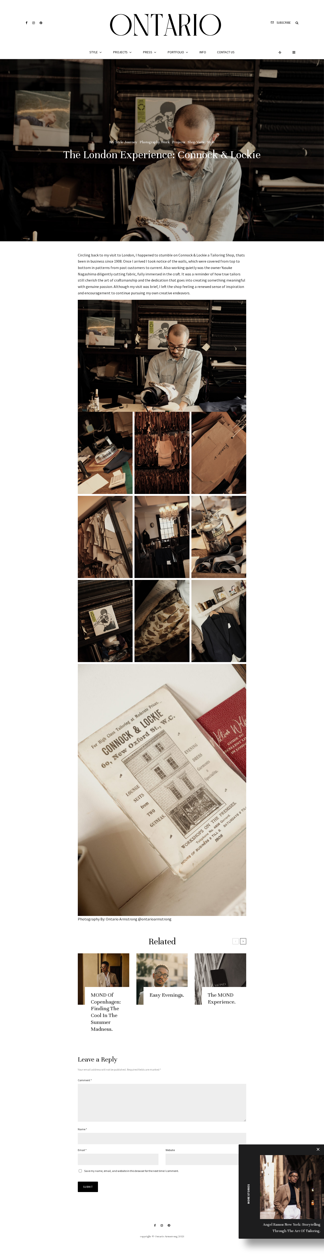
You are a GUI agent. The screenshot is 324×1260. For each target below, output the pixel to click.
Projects (120, 52)
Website (170, 1150)
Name (82, 1129)
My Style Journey (123, 142)
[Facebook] (26, 22)
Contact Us (226, 52)
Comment (85, 1080)
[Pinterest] (41, 22)
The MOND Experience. (222, 998)
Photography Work (155, 142)
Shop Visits (196, 142)
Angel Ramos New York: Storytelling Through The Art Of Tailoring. (291, 1227)
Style (93, 52)
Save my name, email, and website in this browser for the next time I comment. (131, 1171)
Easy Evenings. (166, 995)
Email (82, 1150)
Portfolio (176, 52)
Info (202, 52)
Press (147, 52)
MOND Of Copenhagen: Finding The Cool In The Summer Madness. (106, 1012)
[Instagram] (33, 22)
